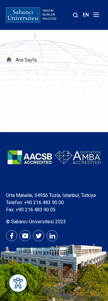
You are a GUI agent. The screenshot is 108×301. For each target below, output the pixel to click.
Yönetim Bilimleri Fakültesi (49, 14)
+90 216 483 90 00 (44, 202)
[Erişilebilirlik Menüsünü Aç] (18, 283)
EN (86, 15)
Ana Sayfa (26, 60)
